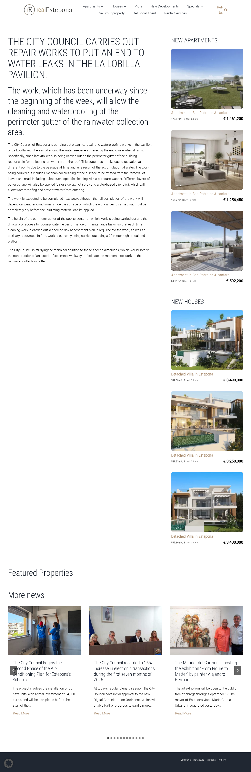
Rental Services (175, 13)
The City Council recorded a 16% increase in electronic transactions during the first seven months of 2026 (124, 671)
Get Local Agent (144, 13)
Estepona (186, 759)
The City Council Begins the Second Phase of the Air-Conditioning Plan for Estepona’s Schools (42, 671)
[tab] (108, 738)
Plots (138, 6)
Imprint (222, 759)
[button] (8, 763)
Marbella (211, 759)
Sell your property (112, 13)
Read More (21, 713)
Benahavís (198, 759)
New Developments (164, 6)
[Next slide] (237, 670)
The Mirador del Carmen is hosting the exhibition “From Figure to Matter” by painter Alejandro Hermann (206, 671)
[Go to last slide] (13, 670)
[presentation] (44, 630)
